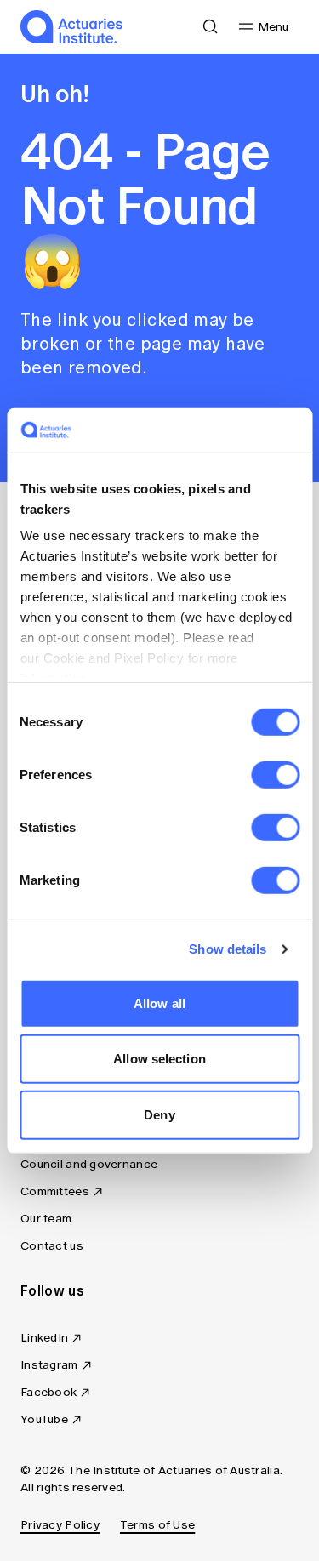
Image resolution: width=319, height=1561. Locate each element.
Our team (45, 1218)
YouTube (44, 1419)
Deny (159, 1115)
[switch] (275, 775)
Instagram (49, 1365)
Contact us (51, 1246)
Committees (54, 1191)
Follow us (52, 1290)
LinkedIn (44, 1337)
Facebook (48, 1392)
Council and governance (88, 1164)
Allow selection (159, 1058)
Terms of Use (157, 1525)
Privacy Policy (60, 1525)
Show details (227, 949)
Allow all (159, 1003)
